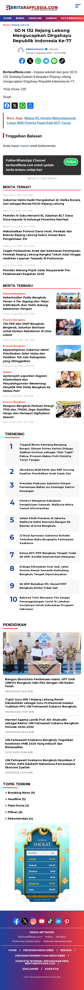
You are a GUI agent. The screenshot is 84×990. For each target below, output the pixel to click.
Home (8, 18)
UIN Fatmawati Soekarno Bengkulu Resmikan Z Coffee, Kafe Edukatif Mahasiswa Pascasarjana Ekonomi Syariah (40, 763)
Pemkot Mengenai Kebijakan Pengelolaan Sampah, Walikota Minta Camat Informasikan (46, 504)
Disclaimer (30, 968)
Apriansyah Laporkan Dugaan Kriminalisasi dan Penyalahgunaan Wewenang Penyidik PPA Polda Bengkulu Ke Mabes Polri (26, 383)
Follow (71, 161)
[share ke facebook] (23, 63)
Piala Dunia (18, 805)
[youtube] (42, 923)
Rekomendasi (20, 818)
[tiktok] (50, 923)
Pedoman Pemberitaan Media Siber (40, 955)
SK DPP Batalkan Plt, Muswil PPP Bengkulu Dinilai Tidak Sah (43, 585)
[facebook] (17, 923)
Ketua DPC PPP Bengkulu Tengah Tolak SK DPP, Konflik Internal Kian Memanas (48, 554)
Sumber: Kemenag (42, 900)
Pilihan (15, 812)
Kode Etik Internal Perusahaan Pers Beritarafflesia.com (42, 962)
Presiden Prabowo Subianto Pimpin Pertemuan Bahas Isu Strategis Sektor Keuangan (47, 487)
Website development (57, 941)
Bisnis (20, 18)
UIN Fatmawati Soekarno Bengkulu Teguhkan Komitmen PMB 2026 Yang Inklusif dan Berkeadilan (39, 743)
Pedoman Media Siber (26, 941)
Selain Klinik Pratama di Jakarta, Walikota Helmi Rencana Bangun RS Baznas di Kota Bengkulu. (45, 522)
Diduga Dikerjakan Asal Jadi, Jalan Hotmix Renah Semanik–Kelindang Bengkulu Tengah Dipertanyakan (44, 570)
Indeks (49, 936)
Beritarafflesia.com (30, 936)
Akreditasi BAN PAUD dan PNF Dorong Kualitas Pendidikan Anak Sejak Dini (47, 471)
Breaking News (21, 792)
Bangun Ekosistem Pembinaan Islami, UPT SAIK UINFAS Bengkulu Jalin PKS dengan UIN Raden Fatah (40, 683)
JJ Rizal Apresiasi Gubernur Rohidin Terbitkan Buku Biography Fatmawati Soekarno (46, 539)
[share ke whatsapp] (39, 63)
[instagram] (34, 923)
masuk (24, 145)
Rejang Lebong (20, 25)
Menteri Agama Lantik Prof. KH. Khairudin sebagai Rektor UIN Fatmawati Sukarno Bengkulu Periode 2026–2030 (42, 723)
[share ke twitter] (31, 63)
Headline (35, 18)
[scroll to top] (78, 967)
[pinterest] (67, 923)
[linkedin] (59, 923)
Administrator (35, 49)
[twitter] (25, 923)
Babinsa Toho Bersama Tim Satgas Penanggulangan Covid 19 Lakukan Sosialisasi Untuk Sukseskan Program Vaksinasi (46, 603)
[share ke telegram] (46, 63)
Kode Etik (52, 968)
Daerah (51, 18)
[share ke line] (55, 63)
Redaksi (61, 936)
